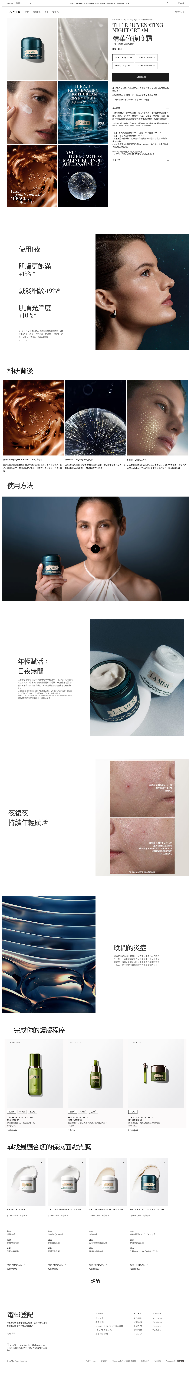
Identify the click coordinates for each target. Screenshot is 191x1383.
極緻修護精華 (75, 1120)
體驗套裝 (37, 11)
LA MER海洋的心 (104, 1330)
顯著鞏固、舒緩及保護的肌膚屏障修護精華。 (87, 1122)
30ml (82, 1111)
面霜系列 (115, 20)
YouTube (157, 1330)
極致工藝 (100, 1322)
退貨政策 (138, 1326)
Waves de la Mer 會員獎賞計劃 (124, 1361)
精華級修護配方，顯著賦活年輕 (21, 1122)
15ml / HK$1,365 (123, 57)
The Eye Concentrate (140, 1117)
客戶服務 (138, 1318)
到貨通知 (71, 1130)
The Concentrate (78, 1117)
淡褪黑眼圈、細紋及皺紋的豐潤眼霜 (144, 1122)
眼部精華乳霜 (135, 1120)
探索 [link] (46, 11)
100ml (12, 1111)
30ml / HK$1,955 (147, 57)
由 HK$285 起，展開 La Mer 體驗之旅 (100, 3)
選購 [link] (27, 11)
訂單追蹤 (138, 1322)
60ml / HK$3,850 (123, 65)
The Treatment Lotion (20, 1117)
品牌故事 (100, 1318)
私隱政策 (157, 1361)
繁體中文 (19, 3)
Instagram (157, 1318)
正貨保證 (104, 1361)
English (10, 3)
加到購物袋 (141, 77)
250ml (32, 1111)
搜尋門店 (138, 1330)
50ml (93, 1111)
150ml (22, 1111)
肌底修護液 (13, 1120)
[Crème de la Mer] (15, 11)
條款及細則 (145, 1361)
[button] (31, 3)
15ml (72, 1111)
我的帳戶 (181, 3)
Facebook (157, 1322)
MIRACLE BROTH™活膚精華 (109, 1326)
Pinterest (157, 1326)
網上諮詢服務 (102, 1334)
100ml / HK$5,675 (146, 65)
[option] (32, 49)
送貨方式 (138, 1334)
